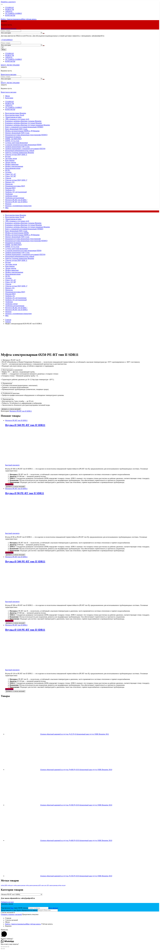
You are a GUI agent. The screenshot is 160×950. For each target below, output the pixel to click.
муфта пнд (10, 885)
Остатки (8, 172)
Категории (9, 98)
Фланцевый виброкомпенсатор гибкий (19, 150)
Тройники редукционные (14, 198)
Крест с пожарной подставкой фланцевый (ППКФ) (24, 127)
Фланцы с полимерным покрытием (18, 206)
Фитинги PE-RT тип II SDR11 (16, 202)
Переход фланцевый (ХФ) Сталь (17, 133)
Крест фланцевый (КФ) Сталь (16, 129)
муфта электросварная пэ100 (33, 885)
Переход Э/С (10, 182)
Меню (7, 96)
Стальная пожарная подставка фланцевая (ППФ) (23, 145)
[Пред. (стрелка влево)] (2, 948)
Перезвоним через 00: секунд (14, 908)
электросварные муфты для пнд (57, 885)
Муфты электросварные (14, 166)
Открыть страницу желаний (11, 914)
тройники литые (11, 196)
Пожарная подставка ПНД (15, 186)
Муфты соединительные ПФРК (17, 233)
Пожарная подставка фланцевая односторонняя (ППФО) (26, 135)
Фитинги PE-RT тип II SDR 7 (16, 200)
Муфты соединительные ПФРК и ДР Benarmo (22, 131)
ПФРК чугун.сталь (12, 141)
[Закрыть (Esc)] (2, 946)
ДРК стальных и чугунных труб (17, 119)
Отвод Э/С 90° (10, 176)
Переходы (9, 184)
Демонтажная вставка (13, 117)
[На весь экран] (6, 946)
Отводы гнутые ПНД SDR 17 (16, 180)
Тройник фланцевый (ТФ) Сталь (17, 147)
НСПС (7, 170)
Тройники (9, 194)
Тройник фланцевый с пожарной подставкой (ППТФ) (25, 149)
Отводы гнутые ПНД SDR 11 (16, 154)
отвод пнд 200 (45, 885)
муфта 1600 (4, 885)
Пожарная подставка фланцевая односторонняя (23, 239)
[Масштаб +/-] (8, 946)
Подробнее (9, 484)
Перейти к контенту (8, 2)
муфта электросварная (19, 885)
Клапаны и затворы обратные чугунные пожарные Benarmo (27, 125)
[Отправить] (43, 33)
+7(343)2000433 (7, 40)
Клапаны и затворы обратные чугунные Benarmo (23, 123)
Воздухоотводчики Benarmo (15, 113)
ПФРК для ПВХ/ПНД (13, 139)
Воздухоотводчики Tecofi (14, 115)
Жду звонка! (53, 908)
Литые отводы (10, 162)
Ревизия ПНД (10, 188)
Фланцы (8, 204)
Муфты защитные (12, 164)
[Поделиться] (4, 946)
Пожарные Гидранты (13, 137)
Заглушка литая (11, 158)
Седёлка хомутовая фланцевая (16, 143)
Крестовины (9, 160)
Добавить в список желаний (11, 409)
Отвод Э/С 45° (10, 174)
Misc (7, 208)
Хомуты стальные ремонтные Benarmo (19, 152)
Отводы (8, 178)
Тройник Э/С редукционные (15, 298)
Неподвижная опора (12, 168)
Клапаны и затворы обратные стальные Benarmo (23, 121)
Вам (11, 908)
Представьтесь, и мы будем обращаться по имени (19, 910)
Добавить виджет (7, 902)
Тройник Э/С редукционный (16, 192)
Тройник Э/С (10, 190)
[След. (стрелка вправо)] (4, 948)
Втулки (8, 156)
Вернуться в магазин (8, 28)
